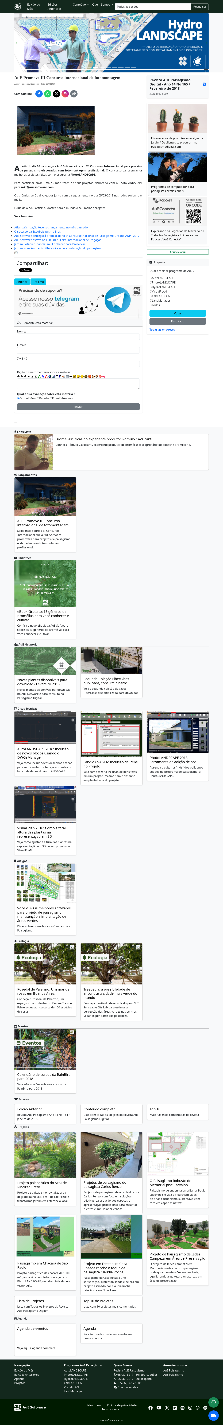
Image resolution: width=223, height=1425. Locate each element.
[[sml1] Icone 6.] (93, 376)
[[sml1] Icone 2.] (78, 376)
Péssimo (67, 398)
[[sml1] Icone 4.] (85, 376)
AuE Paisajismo (173, 1375)
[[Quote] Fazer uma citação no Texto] (56, 376)
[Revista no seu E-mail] (213, 1415)
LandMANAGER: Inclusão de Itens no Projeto (110, 764)
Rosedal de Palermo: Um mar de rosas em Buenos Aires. (43, 991)
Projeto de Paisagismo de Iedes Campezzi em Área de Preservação (177, 1256)
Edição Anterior (29, 1109)
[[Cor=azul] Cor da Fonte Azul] (42, 376)
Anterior (22, 282)
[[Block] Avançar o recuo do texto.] (63, 376)
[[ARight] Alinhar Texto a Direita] (25, 376)
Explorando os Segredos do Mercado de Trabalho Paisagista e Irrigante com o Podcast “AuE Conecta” (177, 235)
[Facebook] (151, 1407)
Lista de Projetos (30, 1301)
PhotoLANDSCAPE (164, 282)
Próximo (38, 282)
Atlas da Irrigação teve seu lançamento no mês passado (51, 227)
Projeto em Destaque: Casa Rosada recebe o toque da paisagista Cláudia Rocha (105, 1267)
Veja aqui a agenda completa (36, 1348)
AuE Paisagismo (173, 1370)
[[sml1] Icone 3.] (82, 376)
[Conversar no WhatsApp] (213, 1402)
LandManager (161, 300)
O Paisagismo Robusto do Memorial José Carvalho (170, 1182)
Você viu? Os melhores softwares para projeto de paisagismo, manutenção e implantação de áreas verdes (44, 914)
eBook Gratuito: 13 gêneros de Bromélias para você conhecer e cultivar (43, 615)
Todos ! (156, 305)
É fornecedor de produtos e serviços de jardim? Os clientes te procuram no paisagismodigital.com (177, 142)
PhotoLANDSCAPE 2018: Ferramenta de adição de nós (173, 759)
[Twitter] (167, 1407)
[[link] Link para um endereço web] (49, 376)
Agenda (89, 1328)
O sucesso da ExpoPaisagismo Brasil (38, 231)
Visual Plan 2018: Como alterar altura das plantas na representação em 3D (41, 832)
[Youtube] (159, 1407)
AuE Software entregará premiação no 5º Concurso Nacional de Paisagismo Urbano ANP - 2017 (76, 236)
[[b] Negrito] (29, 376)
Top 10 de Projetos (98, 1301)
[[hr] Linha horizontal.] (70, 376)
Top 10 (155, 1109)
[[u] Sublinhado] (35, 376)
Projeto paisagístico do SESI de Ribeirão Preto (42, 1184)
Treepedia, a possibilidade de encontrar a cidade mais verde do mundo (110, 993)
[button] (16, 42)
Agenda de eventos (32, 1328)
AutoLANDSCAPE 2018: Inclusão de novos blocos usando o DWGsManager (43, 753)
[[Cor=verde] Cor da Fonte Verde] (39, 376)
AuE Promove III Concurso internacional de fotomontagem (43, 523)
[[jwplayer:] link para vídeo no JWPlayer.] (103, 376)
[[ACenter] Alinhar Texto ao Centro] (22, 376)
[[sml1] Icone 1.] (74, 376)
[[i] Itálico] (32, 376)
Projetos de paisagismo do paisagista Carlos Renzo (104, 1184)
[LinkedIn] (175, 1407)
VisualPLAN (159, 291)
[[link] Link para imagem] (53, 376)
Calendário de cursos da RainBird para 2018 (44, 1076)
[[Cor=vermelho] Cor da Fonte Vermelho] (46, 376)
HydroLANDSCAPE (164, 287)
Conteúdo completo (99, 1109)
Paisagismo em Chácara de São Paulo (42, 1265)
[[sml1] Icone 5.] (89, 376)
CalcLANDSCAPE (162, 296)
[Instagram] (190, 1407)
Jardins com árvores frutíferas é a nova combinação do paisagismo (58, 248)
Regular (44, 398)
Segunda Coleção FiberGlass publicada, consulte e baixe (106, 680)
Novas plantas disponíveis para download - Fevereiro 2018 (42, 681)
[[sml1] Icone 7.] (96, 376)
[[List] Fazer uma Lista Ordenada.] (60, 376)
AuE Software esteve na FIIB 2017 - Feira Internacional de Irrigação (58, 240)
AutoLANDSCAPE (163, 278)
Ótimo (24, 398)
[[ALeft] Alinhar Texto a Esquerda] (18, 376)
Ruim (55, 398)
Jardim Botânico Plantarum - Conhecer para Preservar (49, 244)
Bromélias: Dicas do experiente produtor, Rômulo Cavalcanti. (104, 439)
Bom (33, 398)
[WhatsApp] (198, 1407)
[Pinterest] (183, 1407)
